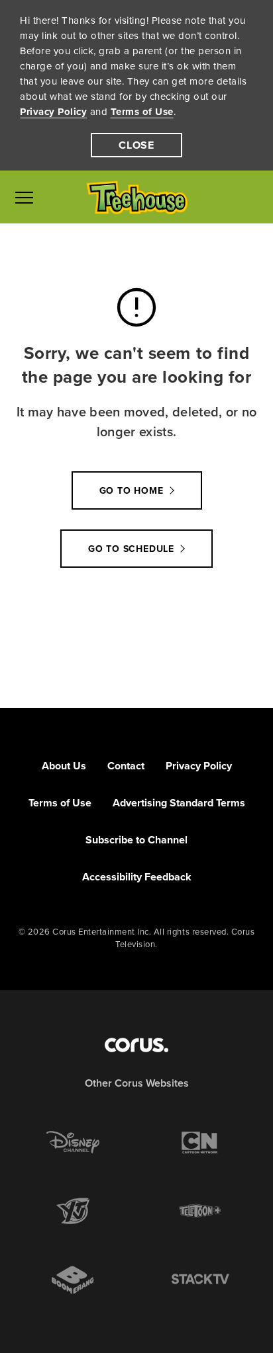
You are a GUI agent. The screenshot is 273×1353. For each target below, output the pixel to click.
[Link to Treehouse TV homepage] (137, 197)
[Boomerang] (73, 1280)
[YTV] (72, 1211)
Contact (125, 765)
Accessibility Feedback (136, 876)
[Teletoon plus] (200, 1211)
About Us (64, 765)
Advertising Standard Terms (179, 802)
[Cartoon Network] (200, 1142)
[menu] (24, 197)
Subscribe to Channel (136, 839)
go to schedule (131, 549)
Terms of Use (142, 111)
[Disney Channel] (72, 1142)
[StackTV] (200, 1280)
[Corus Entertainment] (136, 1045)
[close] (136, 145)
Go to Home (131, 491)
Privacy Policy (53, 111)
